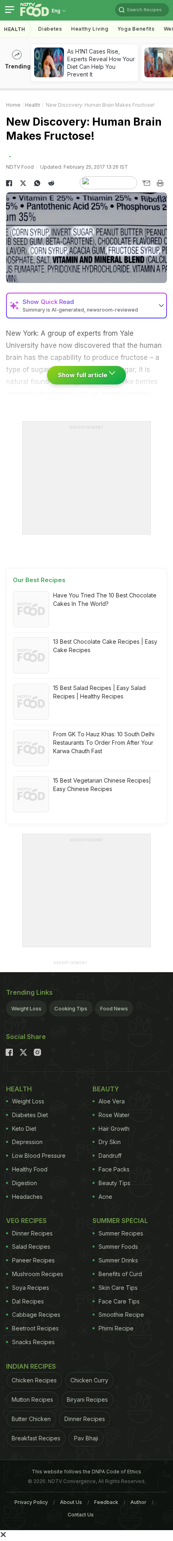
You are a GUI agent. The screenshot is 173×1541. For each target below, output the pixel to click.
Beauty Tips (114, 1183)
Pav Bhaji (86, 1438)
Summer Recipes (121, 1233)
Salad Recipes (31, 1246)
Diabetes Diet (30, 1114)
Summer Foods (118, 1246)
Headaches (27, 1196)
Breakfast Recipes (36, 1438)
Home (13, 105)
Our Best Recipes (39, 580)
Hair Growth (114, 1128)
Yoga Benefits (136, 29)
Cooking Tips (70, 1008)
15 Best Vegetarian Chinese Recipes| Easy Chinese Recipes (102, 784)
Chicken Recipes (34, 1380)
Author (138, 1502)
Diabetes (50, 29)
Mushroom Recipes (37, 1273)
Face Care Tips (119, 1301)
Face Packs (114, 1169)
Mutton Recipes (32, 1399)
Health (14, 29)
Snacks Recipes (33, 1342)
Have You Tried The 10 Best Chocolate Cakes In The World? (105, 599)
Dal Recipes (28, 1301)
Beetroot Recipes (35, 1328)
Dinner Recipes (32, 1233)
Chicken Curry (89, 1380)
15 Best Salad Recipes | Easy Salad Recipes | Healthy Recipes (99, 692)
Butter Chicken (31, 1418)
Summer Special (120, 1221)
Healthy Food (29, 1169)
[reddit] (51, 183)
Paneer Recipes (33, 1260)
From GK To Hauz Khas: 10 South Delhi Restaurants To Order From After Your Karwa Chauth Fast (103, 742)
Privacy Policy (31, 1502)
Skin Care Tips (118, 1287)
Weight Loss (26, 1008)
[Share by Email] (146, 183)
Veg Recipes (26, 1221)
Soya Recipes (30, 1287)
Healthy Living (90, 29)
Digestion (24, 1183)
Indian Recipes (31, 1366)
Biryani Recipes (87, 1399)
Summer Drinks (118, 1260)
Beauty (106, 1089)
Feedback (106, 1502)
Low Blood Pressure (39, 1155)
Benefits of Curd (120, 1273)
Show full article (83, 375)
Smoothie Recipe (121, 1314)
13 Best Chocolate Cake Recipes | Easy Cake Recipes (105, 645)
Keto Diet (24, 1128)
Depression (27, 1141)
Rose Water (114, 1114)
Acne (105, 1196)
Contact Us (81, 1515)
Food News (114, 1008)
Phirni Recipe (116, 1328)
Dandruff (110, 1155)
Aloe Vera (112, 1101)
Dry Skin (110, 1141)
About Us (71, 1502)
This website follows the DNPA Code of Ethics (86, 1472)
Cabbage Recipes (36, 1314)
